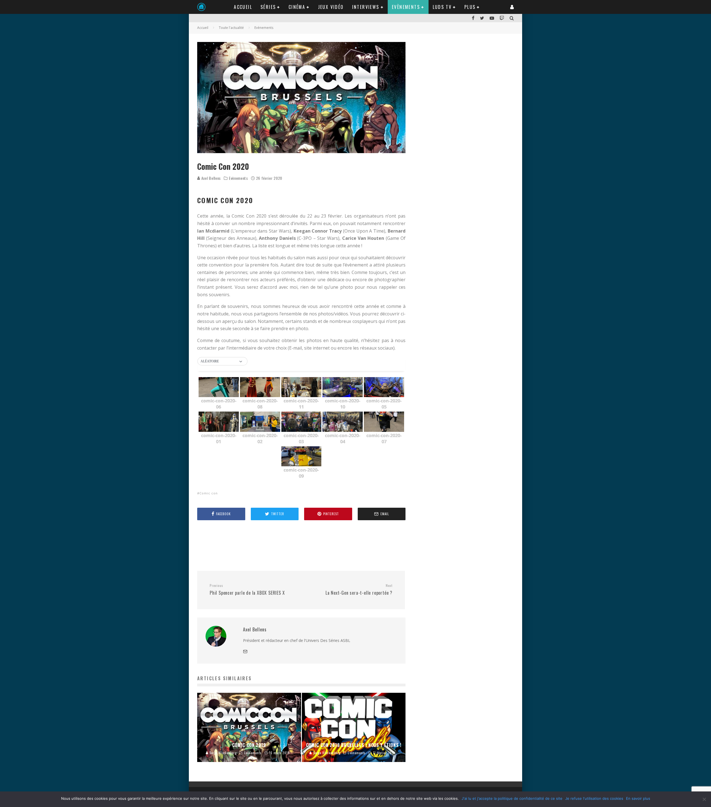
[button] (222, 361)
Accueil (243, 7)
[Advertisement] (298, 545)
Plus (470, 7)
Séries (268, 7)
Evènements (406, 7)
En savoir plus (638, 798)
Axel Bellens (210, 178)
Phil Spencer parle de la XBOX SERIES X (247, 589)
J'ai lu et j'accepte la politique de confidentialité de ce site (512, 798)
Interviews (365, 7)
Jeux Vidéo (331, 7)
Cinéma (297, 7)
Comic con (208, 493)
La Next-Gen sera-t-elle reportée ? (359, 589)
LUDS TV (442, 7)
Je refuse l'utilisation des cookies (594, 798)
